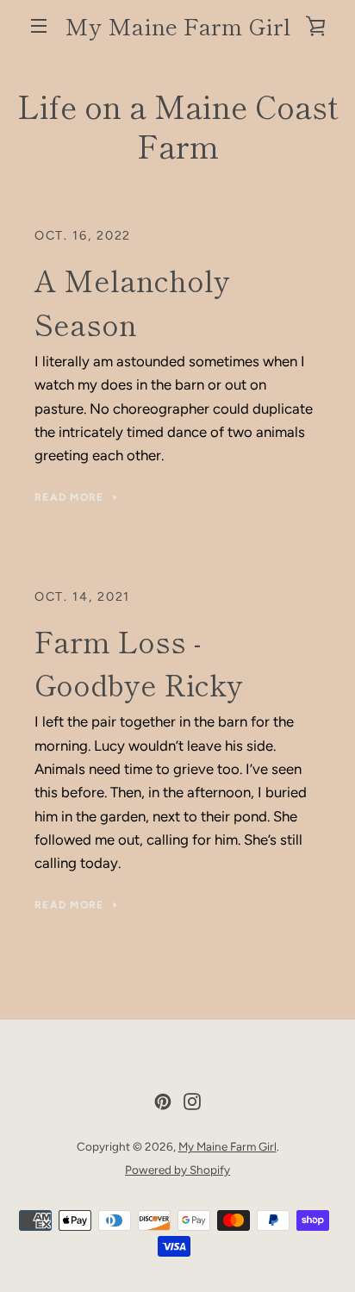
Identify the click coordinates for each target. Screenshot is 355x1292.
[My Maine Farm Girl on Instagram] (192, 1099)
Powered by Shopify (177, 1170)
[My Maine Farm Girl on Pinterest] (162, 1099)
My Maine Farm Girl (177, 26)
